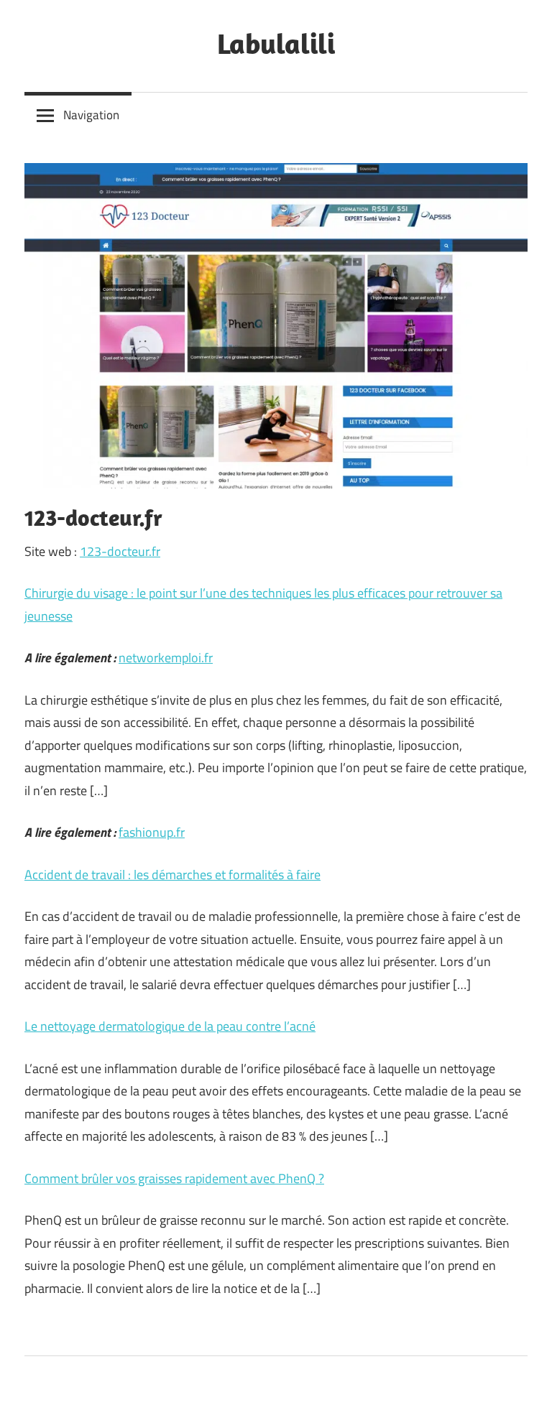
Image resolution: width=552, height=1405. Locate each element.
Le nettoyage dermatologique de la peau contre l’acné (170, 1026)
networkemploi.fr (166, 657)
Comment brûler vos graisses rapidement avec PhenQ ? (174, 1178)
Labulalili (276, 43)
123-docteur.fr (120, 551)
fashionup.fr (152, 832)
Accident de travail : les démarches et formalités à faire (172, 874)
